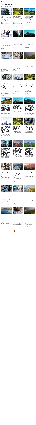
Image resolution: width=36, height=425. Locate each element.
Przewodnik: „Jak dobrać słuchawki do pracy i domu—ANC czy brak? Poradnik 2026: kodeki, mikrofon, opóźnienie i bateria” (29, 173)
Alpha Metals (3, 1)
